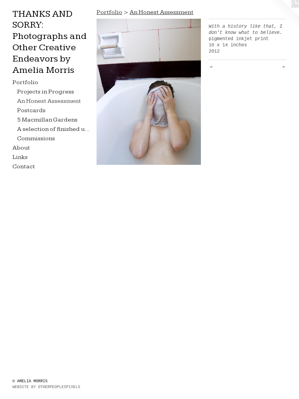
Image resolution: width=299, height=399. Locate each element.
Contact (23, 166)
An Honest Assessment (49, 101)
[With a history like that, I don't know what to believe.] (149, 92)
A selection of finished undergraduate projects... (53, 129)
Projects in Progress (45, 91)
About (21, 148)
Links (20, 157)
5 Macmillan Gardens (47, 120)
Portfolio (25, 82)
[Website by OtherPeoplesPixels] (283, 15)
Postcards (31, 110)
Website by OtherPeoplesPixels (46, 387)
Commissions (36, 138)
